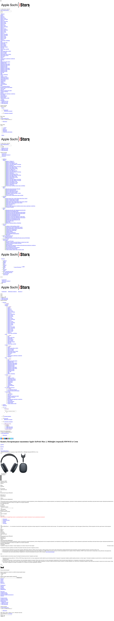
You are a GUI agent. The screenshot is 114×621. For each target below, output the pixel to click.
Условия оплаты (3, 592)
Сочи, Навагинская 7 (4, 10)
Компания (2, 583)
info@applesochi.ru (5, 118)
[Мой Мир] (4, 438)
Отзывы (4, 521)
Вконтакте (5, 121)
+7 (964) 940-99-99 (4, 103)
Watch (4, 197)
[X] (6, 438)
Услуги (1, 580)
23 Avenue (10, 613)
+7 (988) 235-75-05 (4, 101)
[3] (57, 477)
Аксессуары (5, 239)
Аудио (4, 225)
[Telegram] (13, 438)
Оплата (4, 522)
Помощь (2, 595)
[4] (57, 479)
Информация (3, 589)
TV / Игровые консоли (7, 236)
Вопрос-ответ (3, 601)
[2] (57, 476)
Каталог (6, 304)
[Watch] (4, 196)
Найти (2, 616)
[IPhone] (4, 159)
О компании (2, 585)
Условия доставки (4, 593)
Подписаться (19, 577)
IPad (4, 187)
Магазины (2, 591)
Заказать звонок (8, 429)
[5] (57, 480)
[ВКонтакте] (1, 438)
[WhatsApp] (9, 438)
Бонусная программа (50, 551)
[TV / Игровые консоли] (8, 235)
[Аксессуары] (6, 238)
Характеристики (6, 520)
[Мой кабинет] (1, 278)
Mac (4, 209)
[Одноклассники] (3, 438)
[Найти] (1, 12)
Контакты (2, 588)
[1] (57, 475)
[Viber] (8, 438)
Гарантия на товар (4, 600)
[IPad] (4, 186)
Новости (2, 586)
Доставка (5, 523)
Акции (1, 579)
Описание (5, 519)
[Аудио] (4, 224)
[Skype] (11, 438)
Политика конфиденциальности (6, 594)
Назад (7, 303)
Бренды (2, 581)
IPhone (4, 160)
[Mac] (4, 208)
